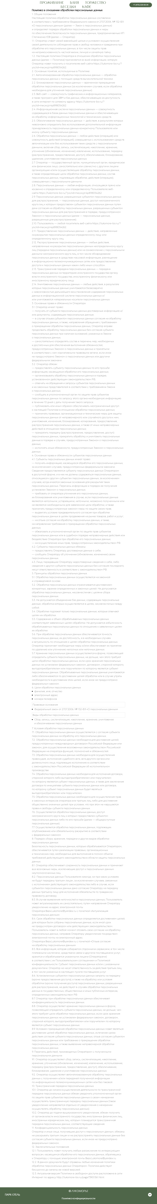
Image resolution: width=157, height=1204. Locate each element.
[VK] (123, 5)
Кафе (86, 7)
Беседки (68, 7)
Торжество (95, 3)
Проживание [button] (52, 3)
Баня (74, 3)
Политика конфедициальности (78, 1198)
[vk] (150, 1196)
